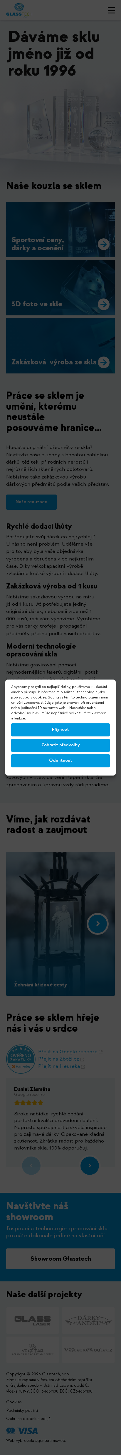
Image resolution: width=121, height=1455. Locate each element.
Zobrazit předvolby (60, 745)
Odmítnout (60, 760)
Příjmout (60, 729)
